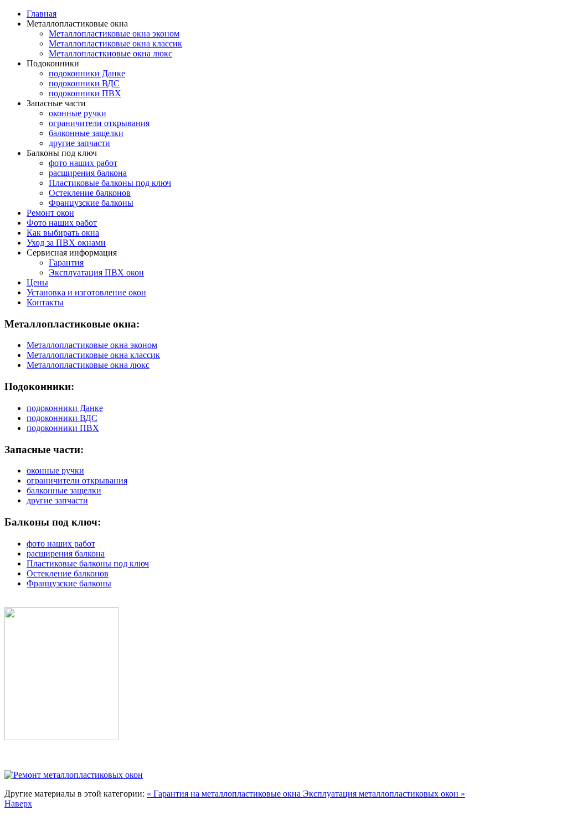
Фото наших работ (62, 222)
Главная (41, 13)
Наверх (18, 803)
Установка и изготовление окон (86, 292)
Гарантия (66, 262)
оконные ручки (77, 113)
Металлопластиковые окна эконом (114, 33)
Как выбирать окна (63, 232)
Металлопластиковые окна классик (115, 43)
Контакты (45, 302)
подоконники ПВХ (85, 93)
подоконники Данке (87, 73)
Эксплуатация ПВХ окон (96, 272)
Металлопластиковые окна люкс (88, 365)
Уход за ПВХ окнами (66, 242)
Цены (37, 282)
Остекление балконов (90, 192)
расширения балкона (88, 173)
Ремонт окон (50, 212)
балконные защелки (86, 133)
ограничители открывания (99, 123)
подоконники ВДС (84, 83)
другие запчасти (79, 143)
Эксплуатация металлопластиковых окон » (384, 793)
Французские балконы (91, 202)
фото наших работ (83, 163)
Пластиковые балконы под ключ (110, 183)
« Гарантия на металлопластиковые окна (225, 793)
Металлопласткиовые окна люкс (110, 53)
